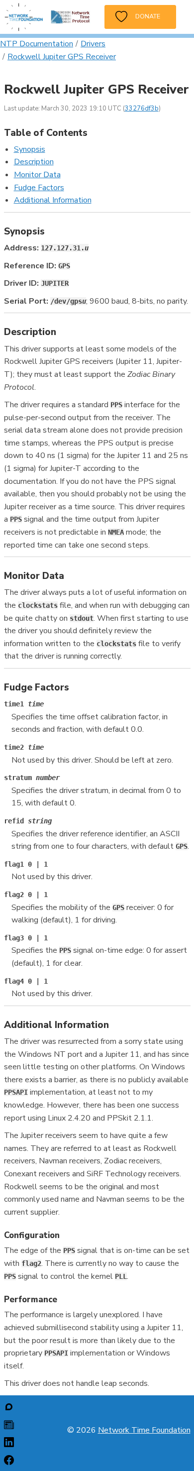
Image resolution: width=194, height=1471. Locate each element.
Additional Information (53, 200)
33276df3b (142, 108)
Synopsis (29, 149)
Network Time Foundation (144, 1430)
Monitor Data (37, 174)
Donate (143, 16)
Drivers (93, 43)
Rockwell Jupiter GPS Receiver (61, 56)
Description (34, 161)
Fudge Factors (39, 187)
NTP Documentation (36, 43)
